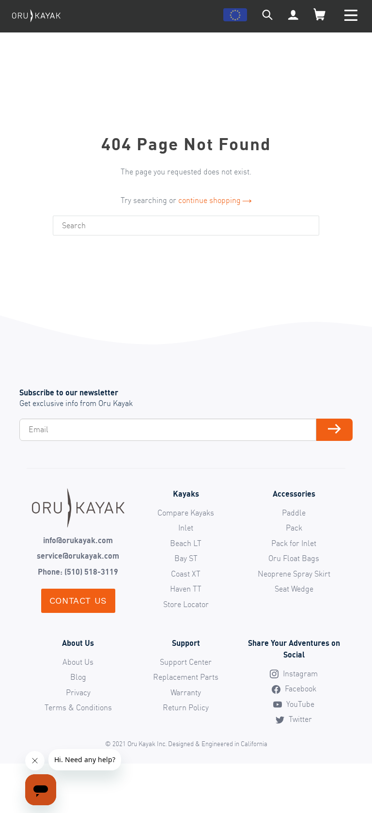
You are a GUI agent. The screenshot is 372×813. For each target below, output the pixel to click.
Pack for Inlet (293, 543)
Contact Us (78, 600)
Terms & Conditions (78, 707)
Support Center (186, 662)
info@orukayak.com (78, 540)
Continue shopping (209, 200)
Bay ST (186, 558)
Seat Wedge (294, 589)
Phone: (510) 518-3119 (78, 572)
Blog (78, 677)
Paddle (294, 512)
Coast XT (186, 573)
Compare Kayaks (185, 512)
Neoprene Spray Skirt (294, 573)
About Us (77, 662)
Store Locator (186, 604)
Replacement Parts (185, 677)
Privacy (78, 692)
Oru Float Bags (293, 558)
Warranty (185, 692)
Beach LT (186, 543)
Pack (294, 527)
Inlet (185, 527)
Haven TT (186, 589)
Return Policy (186, 707)
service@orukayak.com (78, 556)
